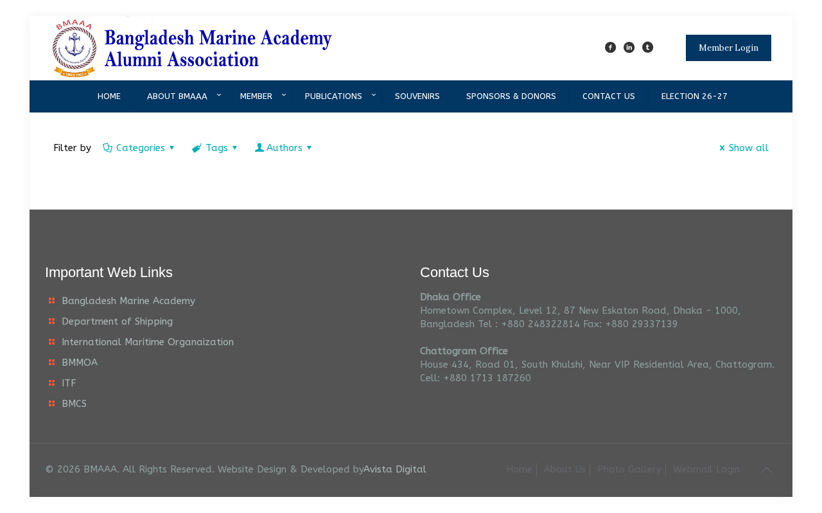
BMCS (74, 404)
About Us (565, 469)
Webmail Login (706, 469)
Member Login (728, 47)
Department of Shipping (117, 321)
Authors (284, 148)
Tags (217, 148)
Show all (749, 148)
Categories (140, 148)
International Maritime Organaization (148, 342)
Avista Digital (394, 469)
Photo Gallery (629, 469)
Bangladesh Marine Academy (128, 301)
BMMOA (80, 362)
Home (519, 469)
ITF (69, 383)
